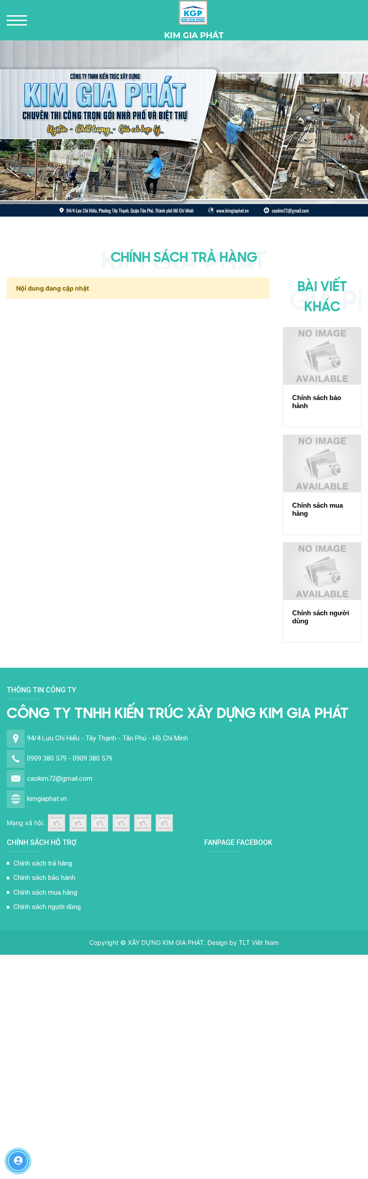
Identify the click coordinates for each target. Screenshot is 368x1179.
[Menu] (17, 20)
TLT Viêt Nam (259, 942)
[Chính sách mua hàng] (322, 463)
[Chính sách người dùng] (322, 571)
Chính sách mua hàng (317, 509)
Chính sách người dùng (320, 617)
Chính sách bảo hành (316, 401)
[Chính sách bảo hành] (322, 355)
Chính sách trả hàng (42, 863)
